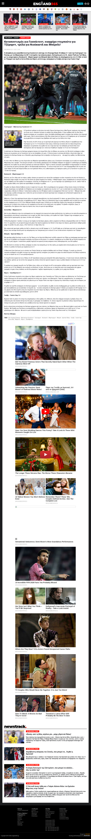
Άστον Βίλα (11, 319)
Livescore (48, 817)
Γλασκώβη (34, 814)
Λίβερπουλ (34, 813)
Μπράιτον (17, 319)
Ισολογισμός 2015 (50, 823)
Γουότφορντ (38, 318)
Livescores (48, 814)
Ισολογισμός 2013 (50, 820)
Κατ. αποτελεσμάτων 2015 (52, 827)
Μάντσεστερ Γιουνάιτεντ (27, 318)
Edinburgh (20, 825)
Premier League (25, 37)
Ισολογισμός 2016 (50, 824)
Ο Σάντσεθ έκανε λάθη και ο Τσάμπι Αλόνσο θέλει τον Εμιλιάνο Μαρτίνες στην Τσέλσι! (79, 28)
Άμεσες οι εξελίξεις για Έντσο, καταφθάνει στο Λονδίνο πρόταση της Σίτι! (45, 27)
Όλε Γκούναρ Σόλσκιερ (14, 318)
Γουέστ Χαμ (78, 318)
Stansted (20, 819)
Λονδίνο (34, 810)
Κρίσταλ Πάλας (66, 318)
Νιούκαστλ (45, 318)
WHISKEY (87, 834)
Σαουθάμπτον (29, 319)
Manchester (20, 822)
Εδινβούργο (35, 816)
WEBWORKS (87, 836)
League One (62, 813)
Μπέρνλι (59, 318)
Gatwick (20, 817)
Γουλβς (72, 318)
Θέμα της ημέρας (50, 813)
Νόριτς (23, 319)
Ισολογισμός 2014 (50, 821)
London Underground (23, 810)
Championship (63, 811)
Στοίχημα (87, 837)
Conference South (64, 819)
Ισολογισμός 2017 (50, 826)
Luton (19, 820)
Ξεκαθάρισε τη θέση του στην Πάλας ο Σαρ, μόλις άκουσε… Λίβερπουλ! (28, 27)
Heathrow (20, 816)
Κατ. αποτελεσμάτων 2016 (52, 829)
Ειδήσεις (16, 37)
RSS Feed (48, 816)
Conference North (64, 817)
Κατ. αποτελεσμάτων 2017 (52, 830)
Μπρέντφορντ (52, 318)
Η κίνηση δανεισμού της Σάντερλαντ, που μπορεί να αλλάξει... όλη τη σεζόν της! (62, 28)
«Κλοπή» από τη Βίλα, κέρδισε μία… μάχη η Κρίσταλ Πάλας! (11, 143)
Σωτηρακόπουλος (50, 811)
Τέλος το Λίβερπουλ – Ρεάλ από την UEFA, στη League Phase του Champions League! (11, 28)
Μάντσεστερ (35, 811)
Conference (62, 816)
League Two (63, 814)
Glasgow (20, 823)
